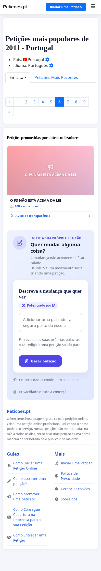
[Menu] (93, 7)
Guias (13, 454)
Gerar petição (43, 361)
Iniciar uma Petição (66, 7)
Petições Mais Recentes (56, 77)
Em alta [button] (16, 77)
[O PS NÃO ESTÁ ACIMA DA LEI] (50, 183)
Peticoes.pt (15, 6)
